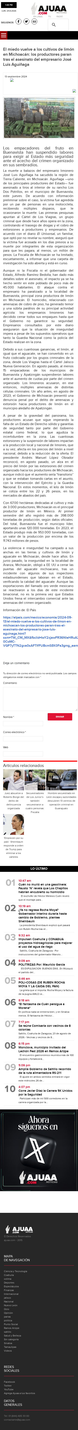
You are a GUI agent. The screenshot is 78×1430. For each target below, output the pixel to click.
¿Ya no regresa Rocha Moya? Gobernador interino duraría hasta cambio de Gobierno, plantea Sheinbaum (43, 915)
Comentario (10, 683)
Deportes (9, 1282)
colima (7, 1278)
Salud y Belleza (12, 1335)
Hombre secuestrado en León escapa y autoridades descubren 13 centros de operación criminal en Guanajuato (61, 801)
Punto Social (11, 1324)
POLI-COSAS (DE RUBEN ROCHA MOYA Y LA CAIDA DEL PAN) (42, 984)
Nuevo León (10, 1305)
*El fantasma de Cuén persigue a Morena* (41, 1006)
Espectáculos (11, 1286)
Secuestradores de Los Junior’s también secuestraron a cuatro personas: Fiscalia (35, 803)
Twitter (8, 1385)
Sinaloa (8, 1343)
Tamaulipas (10, 1346)
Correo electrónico (14, 732)
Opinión (8, 1312)
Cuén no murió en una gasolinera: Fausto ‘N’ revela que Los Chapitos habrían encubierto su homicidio (43, 888)
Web (5, 747)
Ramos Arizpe (11, 1328)
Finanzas (9, 1290)
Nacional (9, 1301)
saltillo (7, 1331)
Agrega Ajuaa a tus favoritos (19, 1393)
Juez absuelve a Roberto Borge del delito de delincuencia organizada (13, 801)
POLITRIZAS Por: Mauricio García (42, 965)
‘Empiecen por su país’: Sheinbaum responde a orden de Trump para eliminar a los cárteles (14, 847)
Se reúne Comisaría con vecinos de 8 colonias (45, 1028)
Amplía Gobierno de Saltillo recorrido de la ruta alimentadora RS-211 (45, 1071)
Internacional (11, 1294)
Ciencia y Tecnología (15, 1271)
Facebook (9, 1381)
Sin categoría (11, 1339)
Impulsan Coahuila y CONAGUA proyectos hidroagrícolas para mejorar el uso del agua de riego (45, 943)
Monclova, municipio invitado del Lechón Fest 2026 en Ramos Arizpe (43, 1049)
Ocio (6, 1309)
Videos (8, 1350)
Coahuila (9, 1275)
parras (7, 1316)
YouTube (9, 1389)
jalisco (7, 1297)
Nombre (8, 717)
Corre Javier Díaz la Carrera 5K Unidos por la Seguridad (45, 1093)
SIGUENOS (7, 22)
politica (8, 1320)
